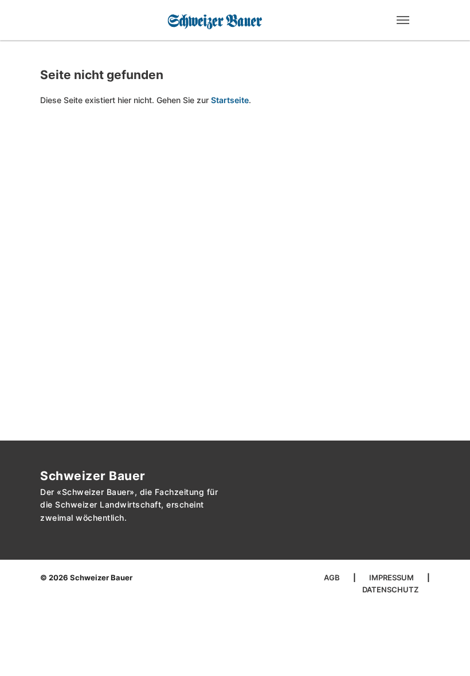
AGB (333, 577)
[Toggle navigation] (403, 20)
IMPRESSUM (392, 577)
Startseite (230, 100)
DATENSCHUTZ (390, 589)
